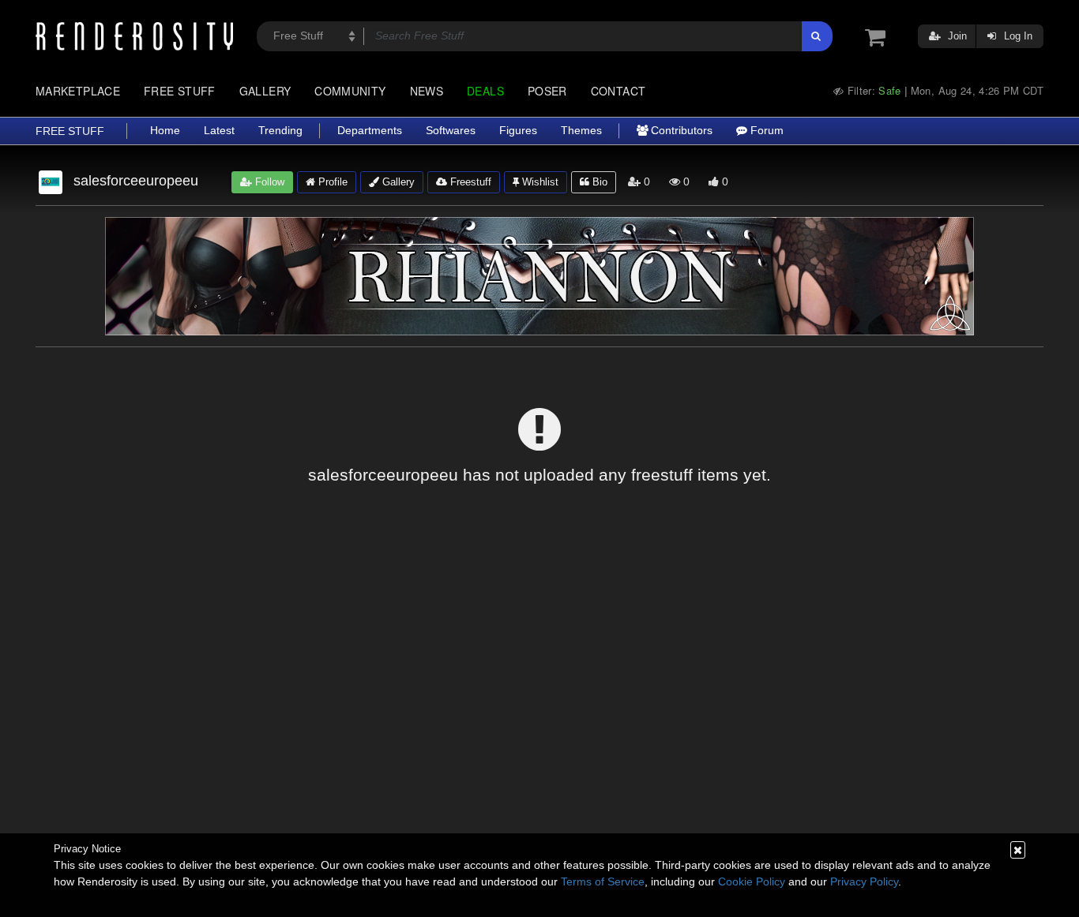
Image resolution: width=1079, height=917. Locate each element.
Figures (518, 131)
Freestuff (469, 182)
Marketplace (78, 91)
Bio (598, 182)
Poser (547, 91)
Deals (485, 91)
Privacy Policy (864, 881)
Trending (280, 131)
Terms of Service (603, 881)
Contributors (680, 131)
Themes (581, 131)
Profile (331, 182)
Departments (369, 131)
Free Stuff (180, 91)
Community (349, 91)
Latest (219, 131)
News (426, 91)
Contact (618, 91)
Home (165, 131)
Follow (268, 182)
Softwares (451, 131)
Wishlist (538, 182)
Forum (765, 131)
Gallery (265, 91)
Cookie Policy (751, 881)
